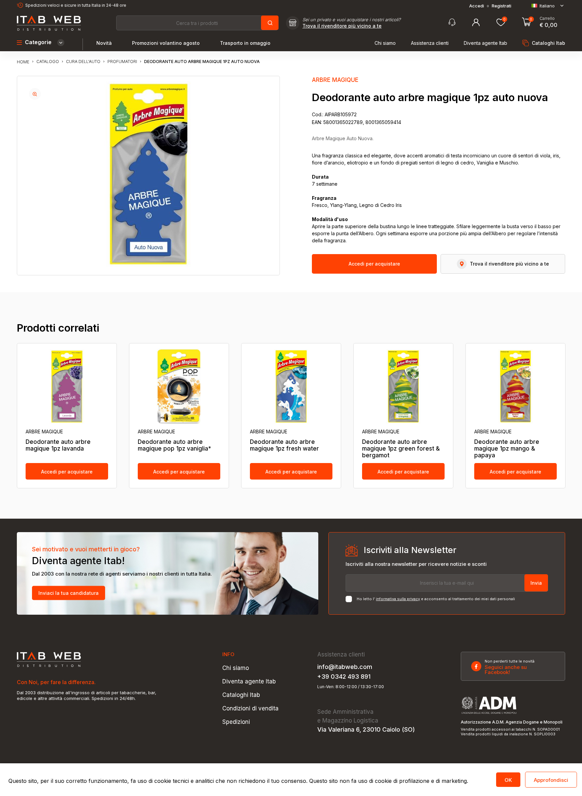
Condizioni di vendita (250, 708)
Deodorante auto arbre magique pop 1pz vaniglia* (174, 445)
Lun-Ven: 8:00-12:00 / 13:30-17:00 (350, 687)
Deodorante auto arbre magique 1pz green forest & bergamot (401, 448)
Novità (104, 43)
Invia (536, 583)
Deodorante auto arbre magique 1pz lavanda (58, 445)
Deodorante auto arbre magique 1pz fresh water (284, 445)
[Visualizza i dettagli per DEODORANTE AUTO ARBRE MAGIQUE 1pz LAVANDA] (67, 386)
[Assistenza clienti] (452, 22)
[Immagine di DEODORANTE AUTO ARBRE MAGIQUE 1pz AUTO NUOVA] (35, 94)
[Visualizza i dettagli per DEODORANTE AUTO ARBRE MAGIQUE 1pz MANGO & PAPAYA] (515, 386)
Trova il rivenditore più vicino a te (342, 26)
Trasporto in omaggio (245, 43)
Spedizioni (236, 722)
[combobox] (197, 23)
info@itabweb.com (344, 667)
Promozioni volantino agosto (166, 43)
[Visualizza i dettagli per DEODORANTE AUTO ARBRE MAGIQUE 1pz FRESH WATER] (291, 386)
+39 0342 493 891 (343, 677)
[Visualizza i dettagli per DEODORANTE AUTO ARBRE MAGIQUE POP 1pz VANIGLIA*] (179, 386)
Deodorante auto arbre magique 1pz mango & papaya (506, 448)
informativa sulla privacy (398, 598)
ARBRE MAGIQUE (335, 79)
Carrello (547, 19)
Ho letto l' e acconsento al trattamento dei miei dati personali (436, 599)
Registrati (501, 6)
